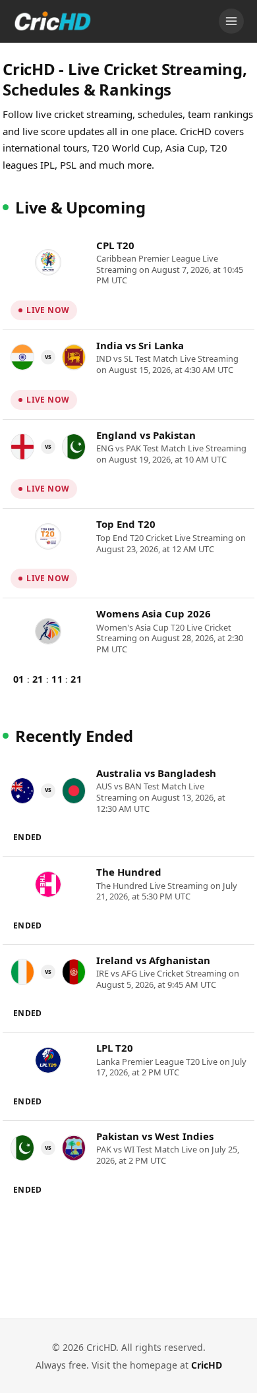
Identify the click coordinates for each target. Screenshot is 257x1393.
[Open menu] (231, 21)
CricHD (206, 1365)
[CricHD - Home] (52, 21)
